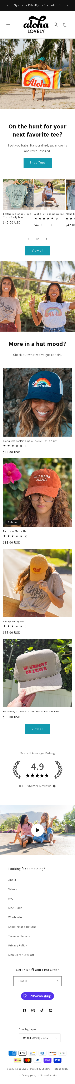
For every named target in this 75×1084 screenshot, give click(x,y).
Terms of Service (19, 936)
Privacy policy (29, 1075)
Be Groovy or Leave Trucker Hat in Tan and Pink (31, 711)
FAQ (11, 898)
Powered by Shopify (39, 1068)
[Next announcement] (67, 5)
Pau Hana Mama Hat (15, 531)
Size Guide (15, 908)
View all (37, 251)
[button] (8, 24)
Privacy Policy (17, 945)
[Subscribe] (56, 981)
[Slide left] (28, 239)
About (12, 880)
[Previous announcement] (7, 5)
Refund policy (61, 1068)
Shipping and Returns (22, 927)
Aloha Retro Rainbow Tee (49, 213)
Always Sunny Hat (13, 621)
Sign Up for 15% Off (21, 955)
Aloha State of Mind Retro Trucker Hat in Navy (30, 440)
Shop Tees (37, 163)
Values (12, 889)
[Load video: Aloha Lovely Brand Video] (37, 830)
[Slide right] (46, 239)
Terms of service (49, 1075)
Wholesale (15, 917)
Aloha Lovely (21, 1068)
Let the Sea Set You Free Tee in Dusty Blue (17, 215)
